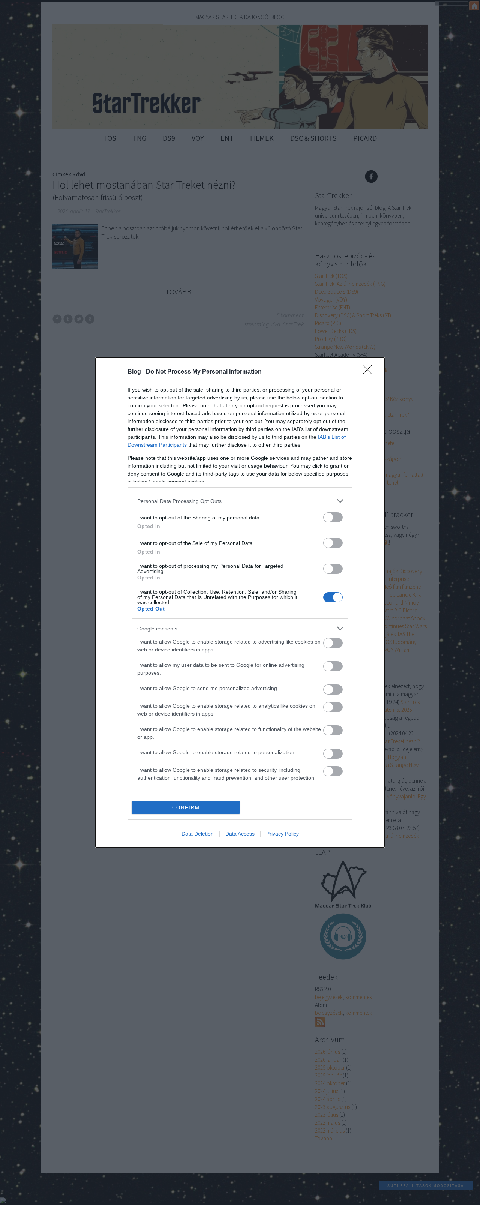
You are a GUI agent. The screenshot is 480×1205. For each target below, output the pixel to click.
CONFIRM (186, 807)
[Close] (370, 372)
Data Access (240, 834)
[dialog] (240, 602)
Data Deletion (198, 834)
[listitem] (240, 501)
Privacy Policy (282, 834)
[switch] (333, 517)
